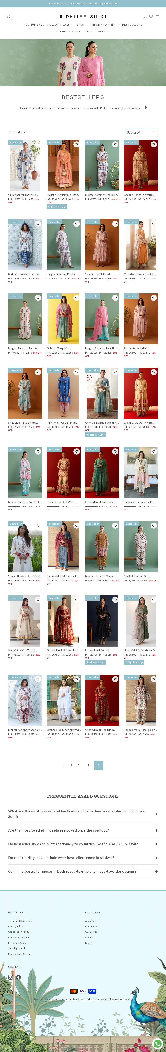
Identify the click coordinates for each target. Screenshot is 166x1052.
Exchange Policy (17, 943)
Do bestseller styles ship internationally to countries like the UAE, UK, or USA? (73, 844)
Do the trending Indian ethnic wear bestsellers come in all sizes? (61, 857)
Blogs (88, 943)
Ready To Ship (104, 24)
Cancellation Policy (18, 931)
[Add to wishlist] (38, 144)
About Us (90, 921)
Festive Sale (34, 24)
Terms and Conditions (20, 921)
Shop (81, 24)
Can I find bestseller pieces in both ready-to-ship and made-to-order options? (72, 871)
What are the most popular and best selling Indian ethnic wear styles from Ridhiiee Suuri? (76, 814)
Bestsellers (132, 24)
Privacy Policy (15, 926)
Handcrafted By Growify (118, 999)
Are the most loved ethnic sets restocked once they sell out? (58, 830)
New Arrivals (59, 24)
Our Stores (91, 931)
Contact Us (91, 926)
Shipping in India (17, 948)
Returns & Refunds (19, 937)
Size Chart (91, 937)
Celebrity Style (67, 31)
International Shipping (20, 954)
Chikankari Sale (98, 31)
